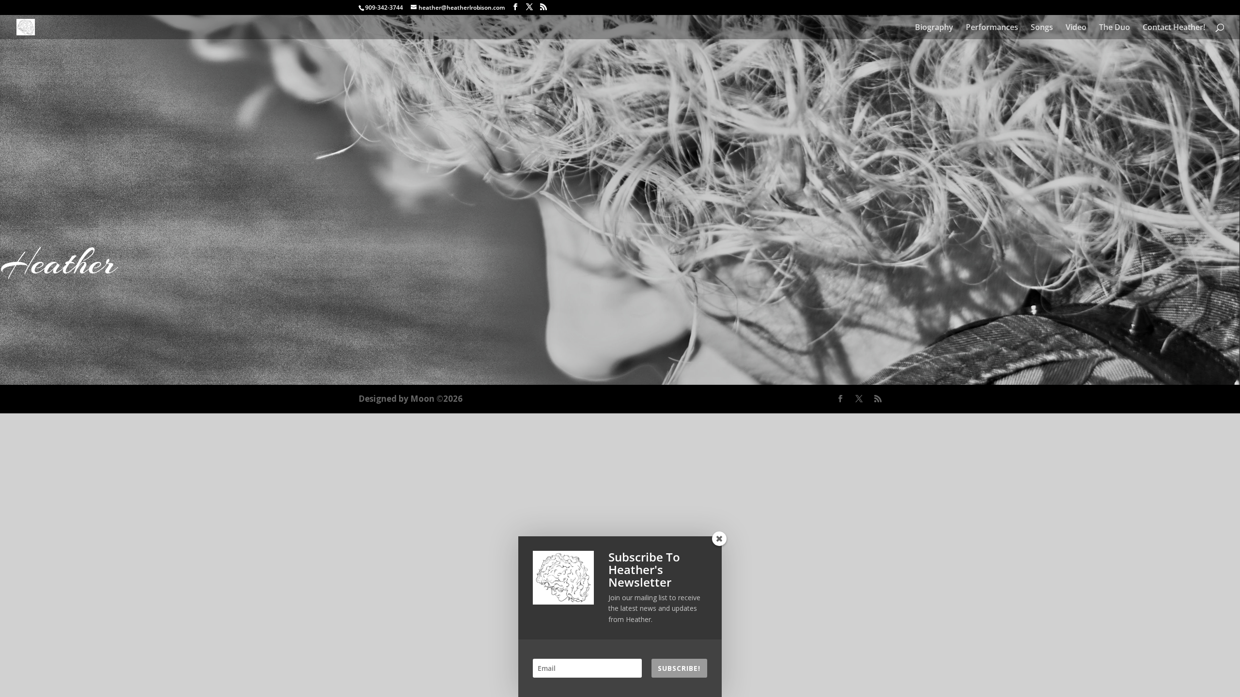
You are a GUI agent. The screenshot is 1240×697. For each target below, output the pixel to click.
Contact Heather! (1174, 28)
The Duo (1114, 28)
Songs (1042, 28)
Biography (934, 28)
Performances (992, 28)
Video (1076, 28)
